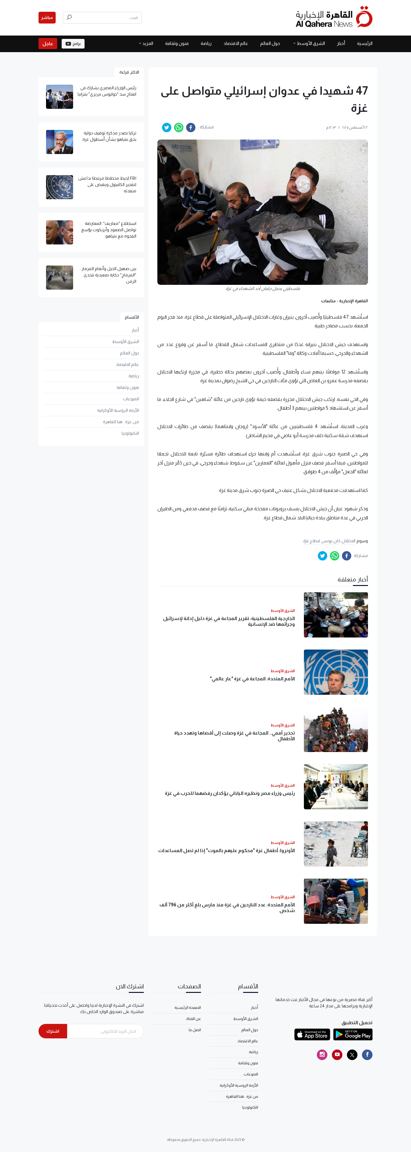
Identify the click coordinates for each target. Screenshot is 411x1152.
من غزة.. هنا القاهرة (121, 421)
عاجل (47, 43)
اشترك (52, 1031)
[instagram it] (322, 1055)
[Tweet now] (352, 1055)
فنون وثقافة (177, 43)
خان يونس (330, 540)
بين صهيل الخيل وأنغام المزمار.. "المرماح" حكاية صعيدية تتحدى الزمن (108, 275)
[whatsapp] (179, 127)
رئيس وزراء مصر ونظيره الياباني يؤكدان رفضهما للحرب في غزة (230, 793)
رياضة (206, 43)
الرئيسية (364, 43)
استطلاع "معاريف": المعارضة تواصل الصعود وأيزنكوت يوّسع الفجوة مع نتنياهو (108, 229)
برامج (77, 44)
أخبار (341, 43)
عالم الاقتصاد (236, 43)
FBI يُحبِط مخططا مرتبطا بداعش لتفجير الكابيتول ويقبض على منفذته (107, 184)
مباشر (47, 17)
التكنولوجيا (130, 433)
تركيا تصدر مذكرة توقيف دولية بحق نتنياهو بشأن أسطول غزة (109, 136)
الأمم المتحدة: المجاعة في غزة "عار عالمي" (252, 678)
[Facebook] (367, 1055)
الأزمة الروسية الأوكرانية (118, 410)
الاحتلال (348, 540)
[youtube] (337, 1055)
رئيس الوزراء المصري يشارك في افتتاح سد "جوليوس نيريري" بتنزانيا (107, 90)
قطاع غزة (311, 540)
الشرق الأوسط (311, 43)
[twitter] (167, 127)
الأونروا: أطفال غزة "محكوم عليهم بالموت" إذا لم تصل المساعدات (226, 850)
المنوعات (131, 398)
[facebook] (191, 127)
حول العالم (270, 43)
